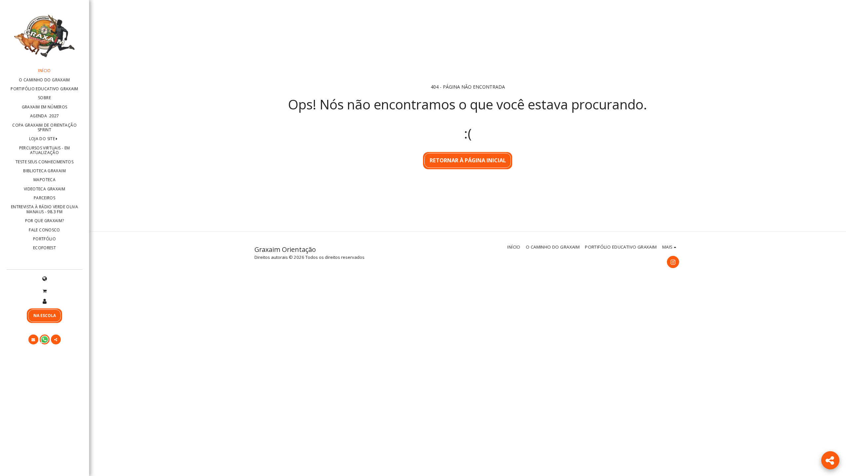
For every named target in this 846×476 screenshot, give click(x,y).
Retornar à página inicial (468, 160)
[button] (44, 291)
